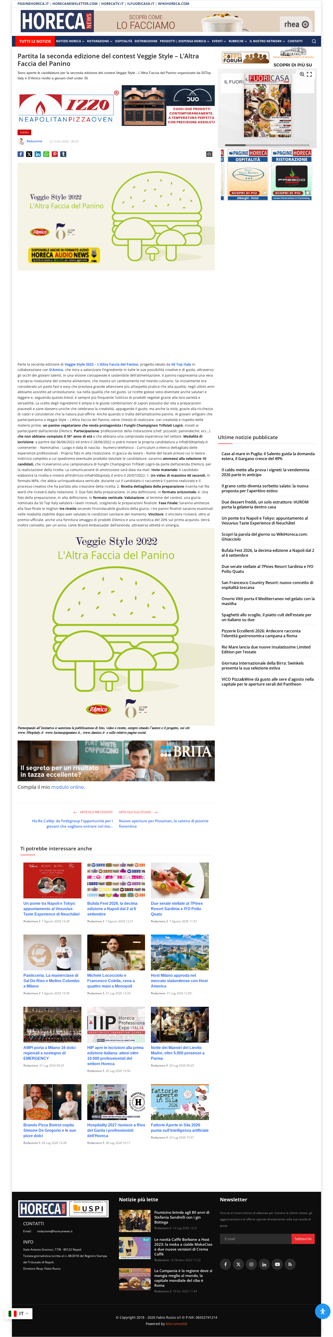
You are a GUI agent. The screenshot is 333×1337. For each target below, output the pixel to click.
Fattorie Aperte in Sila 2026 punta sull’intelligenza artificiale (180, 1127)
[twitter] (238, 1264)
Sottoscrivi (303, 1238)
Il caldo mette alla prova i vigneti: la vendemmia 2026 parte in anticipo (265, 472)
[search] (314, 41)
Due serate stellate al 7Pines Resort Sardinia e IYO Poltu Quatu (177, 908)
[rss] (290, 1264)
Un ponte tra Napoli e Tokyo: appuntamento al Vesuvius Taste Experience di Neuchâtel (51, 908)
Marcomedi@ (176, 1323)
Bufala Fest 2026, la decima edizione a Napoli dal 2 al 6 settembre (112, 908)
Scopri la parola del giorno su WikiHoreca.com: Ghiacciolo (265, 537)
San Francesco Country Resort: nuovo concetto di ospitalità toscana (267, 585)
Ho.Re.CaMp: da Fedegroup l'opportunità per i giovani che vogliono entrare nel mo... (72, 823)
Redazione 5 (95, 993)
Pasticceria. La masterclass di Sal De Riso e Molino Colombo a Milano (51, 980)
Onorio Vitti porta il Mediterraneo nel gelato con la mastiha (268, 601)
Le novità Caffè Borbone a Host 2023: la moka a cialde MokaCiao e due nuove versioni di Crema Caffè (183, 1246)
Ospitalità (123, 41)
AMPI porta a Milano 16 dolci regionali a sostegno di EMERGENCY (49, 1053)
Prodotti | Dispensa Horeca (183, 41)
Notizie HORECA (68, 41)
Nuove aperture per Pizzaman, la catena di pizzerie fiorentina (164, 823)
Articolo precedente (96, 812)
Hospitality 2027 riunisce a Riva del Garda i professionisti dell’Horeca (116, 1130)
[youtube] (277, 1264)
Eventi (217, 41)
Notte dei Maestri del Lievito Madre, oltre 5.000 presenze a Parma (178, 1053)
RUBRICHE (236, 41)
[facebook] (225, 1264)
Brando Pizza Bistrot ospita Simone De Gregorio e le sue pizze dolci (49, 1130)
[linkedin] (264, 1264)
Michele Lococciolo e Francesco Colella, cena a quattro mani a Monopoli (111, 980)
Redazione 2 (31, 921)
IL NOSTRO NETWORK (266, 41)
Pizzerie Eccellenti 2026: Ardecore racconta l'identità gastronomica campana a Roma (261, 633)
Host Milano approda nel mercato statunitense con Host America (179, 980)
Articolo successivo (135, 812)
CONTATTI (295, 41)
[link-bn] (204, 21)
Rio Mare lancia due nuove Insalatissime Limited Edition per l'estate (266, 649)
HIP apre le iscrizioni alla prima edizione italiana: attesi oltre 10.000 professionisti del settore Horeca (115, 1056)
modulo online (67, 787)
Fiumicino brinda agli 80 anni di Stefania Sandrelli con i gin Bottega (181, 1217)
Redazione (158, 993)
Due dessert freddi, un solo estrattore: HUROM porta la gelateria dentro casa (265, 504)
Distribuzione (146, 41)
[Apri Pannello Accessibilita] (323, 1311)
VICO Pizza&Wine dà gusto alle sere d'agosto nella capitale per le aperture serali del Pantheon (268, 682)
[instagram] (251, 1264)
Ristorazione (98, 41)
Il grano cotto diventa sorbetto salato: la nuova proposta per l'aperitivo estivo (265, 488)
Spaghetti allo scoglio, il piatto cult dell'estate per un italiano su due (267, 617)
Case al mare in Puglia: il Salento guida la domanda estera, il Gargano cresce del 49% (268, 456)
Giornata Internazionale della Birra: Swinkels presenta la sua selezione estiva (263, 665)
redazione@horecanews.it (54, 1231)
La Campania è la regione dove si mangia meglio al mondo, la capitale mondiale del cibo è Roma (183, 1278)
